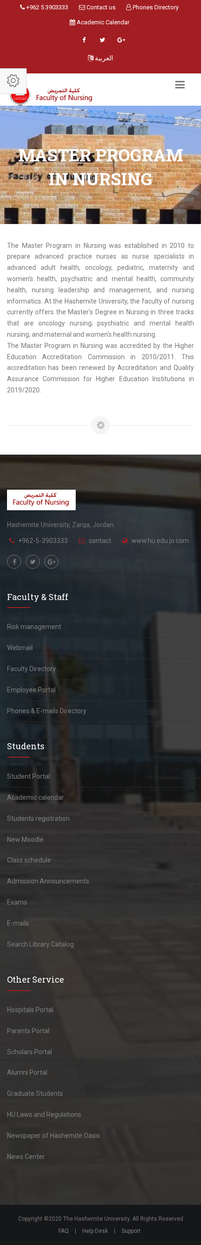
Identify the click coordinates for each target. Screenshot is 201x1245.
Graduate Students (35, 1093)
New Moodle (25, 839)
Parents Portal (28, 1031)
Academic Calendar (102, 22)
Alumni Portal (27, 1072)
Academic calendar (35, 797)
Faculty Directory (31, 669)
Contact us (100, 7)
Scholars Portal (29, 1052)
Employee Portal (31, 690)
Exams (17, 902)
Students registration (38, 818)
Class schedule (29, 860)
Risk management (34, 626)
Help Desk (95, 1231)
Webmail (20, 647)
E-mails (18, 923)
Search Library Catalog (40, 944)
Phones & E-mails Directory (46, 711)
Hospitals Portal (30, 1009)
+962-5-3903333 (43, 540)
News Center (26, 1156)
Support (131, 1231)
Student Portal (28, 776)
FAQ (63, 1231)
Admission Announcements (48, 881)
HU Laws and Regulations (44, 1114)
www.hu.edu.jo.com (160, 540)
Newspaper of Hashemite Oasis (53, 1135)
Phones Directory (155, 7)
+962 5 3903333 (46, 7)
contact (100, 540)
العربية (103, 58)
